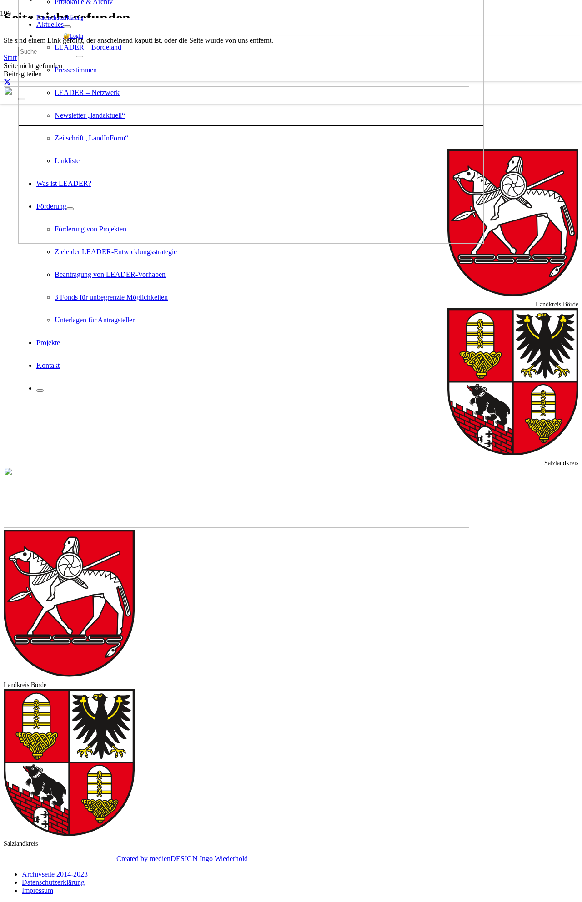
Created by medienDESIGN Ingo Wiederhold (182, 858)
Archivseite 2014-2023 (55, 874)
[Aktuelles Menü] (67, 26)
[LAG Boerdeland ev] (251, 241)
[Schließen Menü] (40, 390)
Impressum (37, 890)
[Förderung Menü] (70, 208)
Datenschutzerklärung (53, 882)
